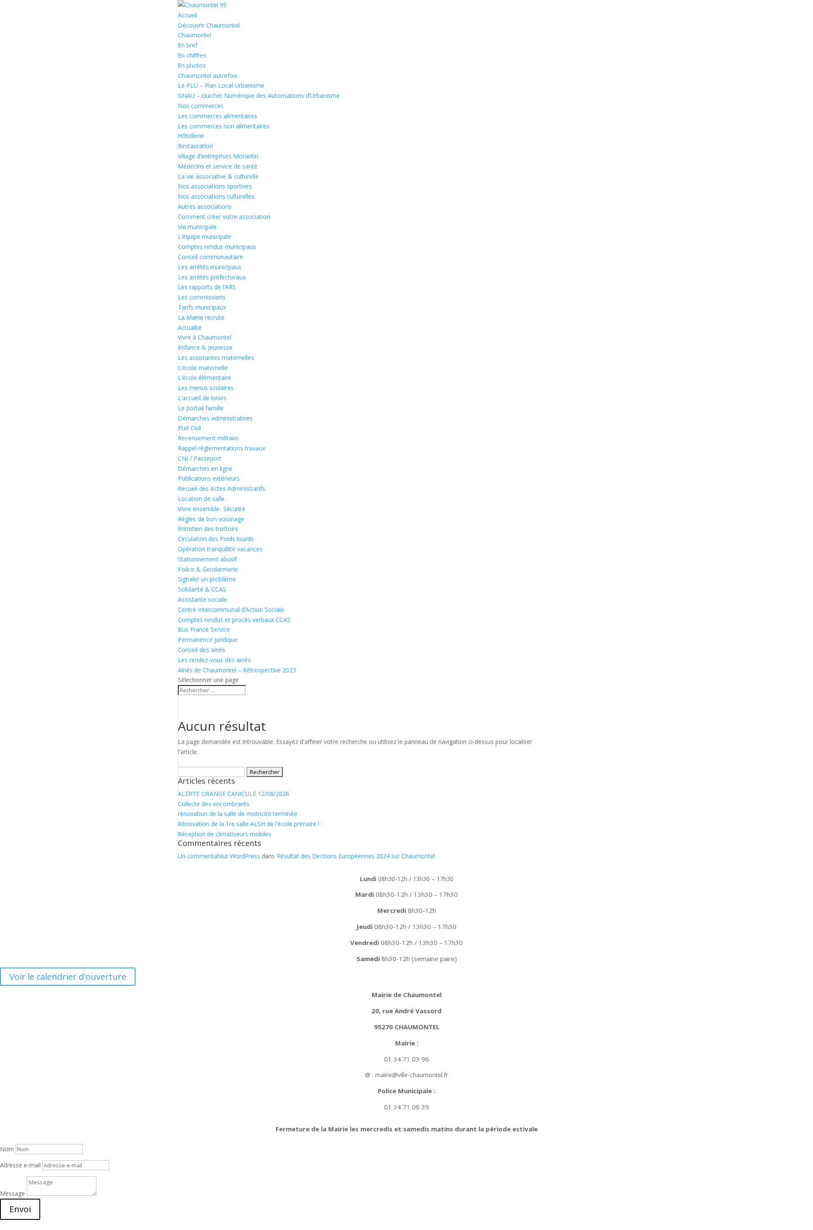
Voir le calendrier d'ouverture (67, 976)
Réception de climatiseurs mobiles (224, 834)
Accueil (187, 15)
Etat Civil (189, 428)
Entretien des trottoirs (208, 529)
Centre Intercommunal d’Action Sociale (231, 609)
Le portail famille (201, 408)
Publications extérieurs (209, 478)
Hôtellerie (191, 136)
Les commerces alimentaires (217, 116)
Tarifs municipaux (202, 307)
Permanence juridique (208, 640)
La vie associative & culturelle (218, 176)
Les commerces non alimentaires (223, 126)
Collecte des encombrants (213, 804)
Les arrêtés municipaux (209, 267)
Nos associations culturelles (216, 196)
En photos (192, 65)
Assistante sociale (202, 599)
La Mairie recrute (201, 317)
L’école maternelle (203, 368)
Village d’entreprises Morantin (218, 156)
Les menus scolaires (206, 388)
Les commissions (202, 297)
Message (12, 1193)
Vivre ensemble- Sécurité (211, 509)
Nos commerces (201, 106)
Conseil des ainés (201, 650)
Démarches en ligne (205, 468)
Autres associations (205, 206)
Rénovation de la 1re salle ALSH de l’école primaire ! (248, 824)
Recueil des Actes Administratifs (221, 488)
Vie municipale (197, 227)
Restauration (195, 146)
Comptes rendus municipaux (217, 247)
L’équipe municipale (204, 236)
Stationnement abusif (207, 559)
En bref (187, 45)
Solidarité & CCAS (202, 589)
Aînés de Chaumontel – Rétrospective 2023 (237, 670)
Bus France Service (204, 629)
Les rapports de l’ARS (207, 287)
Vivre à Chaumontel (204, 337)
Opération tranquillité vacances (220, 549)
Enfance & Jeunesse (205, 347)
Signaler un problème (207, 579)
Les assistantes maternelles (216, 358)
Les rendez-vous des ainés (214, 660)
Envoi (20, 1209)
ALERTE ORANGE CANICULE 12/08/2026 (233, 794)
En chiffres (192, 55)
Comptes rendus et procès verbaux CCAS (234, 620)
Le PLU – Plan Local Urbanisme (221, 85)
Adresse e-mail (20, 1165)
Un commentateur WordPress (219, 856)
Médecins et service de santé (217, 166)
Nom (7, 1149)
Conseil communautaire (210, 257)
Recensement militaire (208, 438)
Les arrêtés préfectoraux (212, 277)
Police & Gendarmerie (208, 569)
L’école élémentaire (204, 377)
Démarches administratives (215, 418)
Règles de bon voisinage (211, 519)
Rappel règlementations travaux (222, 448)
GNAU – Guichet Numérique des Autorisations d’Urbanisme (259, 95)
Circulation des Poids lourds (216, 539)
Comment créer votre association (224, 217)
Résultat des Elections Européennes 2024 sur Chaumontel (356, 856)
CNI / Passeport (199, 458)
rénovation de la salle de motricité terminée (237, 814)
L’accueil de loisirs (202, 398)
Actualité (190, 327)
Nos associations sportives (215, 186)
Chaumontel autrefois (208, 76)
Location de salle (201, 499)
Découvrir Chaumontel (209, 25)
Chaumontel (194, 35)
